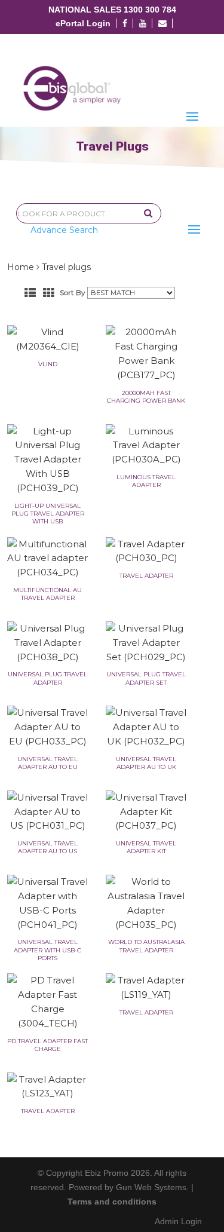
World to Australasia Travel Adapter (146, 946)
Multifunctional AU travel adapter (47, 594)
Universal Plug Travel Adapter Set (146, 678)
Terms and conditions (112, 1201)
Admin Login (178, 1221)
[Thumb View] (48, 292)
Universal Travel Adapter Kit (146, 847)
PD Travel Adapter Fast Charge (47, 1045)
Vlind (47, 364)
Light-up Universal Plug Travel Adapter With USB (47, 513)
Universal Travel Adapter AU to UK (146, 763)
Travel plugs (66, 267)
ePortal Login (83, 23)
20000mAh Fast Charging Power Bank (146, 396)
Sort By (72, 292)
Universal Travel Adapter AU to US (47, 847)
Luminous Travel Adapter (146, 481)
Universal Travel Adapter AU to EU (47, 763)
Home (20, 267)
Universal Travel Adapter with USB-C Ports (47, 949)
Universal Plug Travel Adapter (47, 678)
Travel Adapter (146, 576)
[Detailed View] (30, 292)
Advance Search (64, 230)
